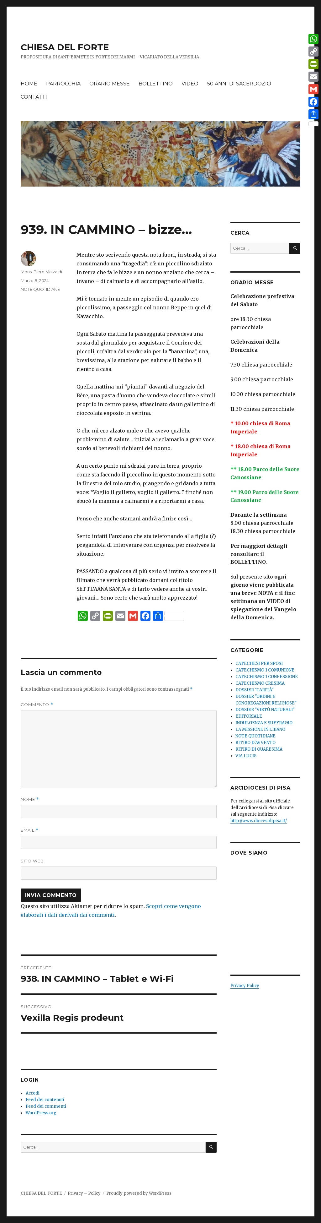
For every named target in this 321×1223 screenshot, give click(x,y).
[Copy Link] (313, 51)
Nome (30, 799)
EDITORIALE (248, 716)
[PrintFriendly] (313, 64)
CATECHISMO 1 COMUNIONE (264, 670)
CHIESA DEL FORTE (65, 47)
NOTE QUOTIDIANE (40, 289)
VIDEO (190, 84)
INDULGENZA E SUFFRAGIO (263, 723)
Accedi (32, 1093)
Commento (37, 704)
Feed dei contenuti (45, 1099)
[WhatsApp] (313, 39)
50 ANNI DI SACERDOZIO (239, 84)
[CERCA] (211, 1147)
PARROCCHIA (63, 84)
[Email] (313, 76)
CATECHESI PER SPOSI (259, 663)
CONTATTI (34, 97)
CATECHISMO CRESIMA (260, 683)
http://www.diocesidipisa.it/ (258, 820)
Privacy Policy (244, 985)
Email (30, 830)
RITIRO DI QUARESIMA (258, 749)
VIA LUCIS (245, 755)
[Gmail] (313, 89)
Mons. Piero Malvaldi (41, 271)
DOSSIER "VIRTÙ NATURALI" (265, 709)
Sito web (32, 860)
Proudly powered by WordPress (138, 1193)
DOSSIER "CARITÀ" (254, 690)
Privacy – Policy (84, 1193)
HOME (29, 84)
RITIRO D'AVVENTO (255, 742)
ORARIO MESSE (109, 84)
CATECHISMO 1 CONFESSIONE (266, 676)
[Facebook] (313, 101)
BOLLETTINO (156, 84)
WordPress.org (41, 1113)
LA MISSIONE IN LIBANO (260, 729)
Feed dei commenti (46, 1106)
